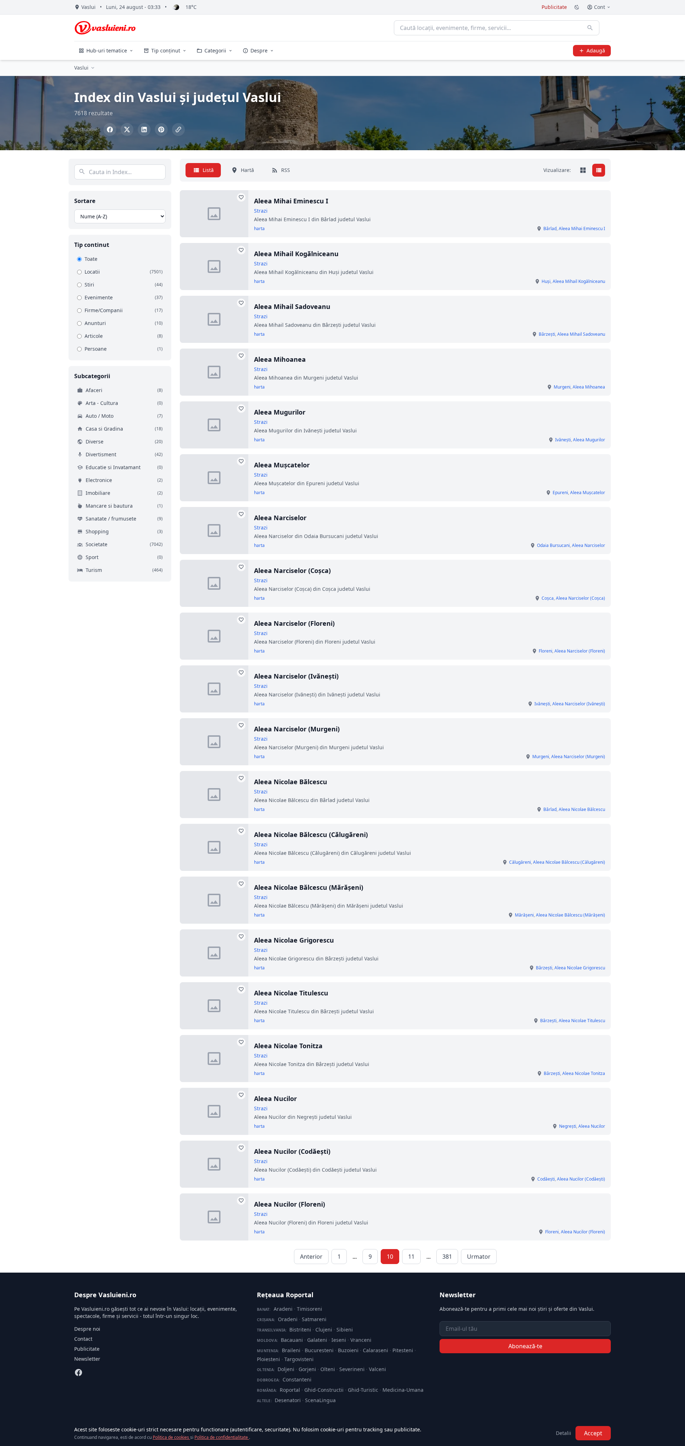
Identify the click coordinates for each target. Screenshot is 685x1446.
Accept (593, 1433)
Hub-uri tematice (106, 50)
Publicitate (554, 7)
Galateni (317, 1339)
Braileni (291, 1350)
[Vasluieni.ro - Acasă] (105, 28)
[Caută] (590, 27)
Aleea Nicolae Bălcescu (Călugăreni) (311, 834)
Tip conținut (165, 50)
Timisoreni (309, 1308)
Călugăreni (520, 862)
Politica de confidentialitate (221, 1437)
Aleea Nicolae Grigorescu (294, 940)
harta (259, 229)
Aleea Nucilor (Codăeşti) (292, 1151)
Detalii (563, 1433)
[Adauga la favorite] (241, 197)
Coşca (548, 598)
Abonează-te (525, 1346)
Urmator (479, 1256)
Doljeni (286, 1369)
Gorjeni (307, 1369)
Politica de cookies (171, 1437)
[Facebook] (78, 1372)
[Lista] (598, 170)
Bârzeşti (547, 334)
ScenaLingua (320, 1400)
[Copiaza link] (178, 129)
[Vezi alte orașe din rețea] (92, 68)
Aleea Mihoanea (280, 359)
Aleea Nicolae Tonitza (288, 1045)
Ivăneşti (563, 440)
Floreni (545, 651)
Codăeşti (546, 1179)
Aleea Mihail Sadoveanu (292, 306)
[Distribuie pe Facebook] (109, 129)
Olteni (327, 1369)
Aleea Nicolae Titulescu (291, 993)
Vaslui (81, 67)
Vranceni (360, 1339)
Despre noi (87, 1328)
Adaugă (596, 50)
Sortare (84, 201)
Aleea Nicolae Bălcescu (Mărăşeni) (308, 887)
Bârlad (550, 228)
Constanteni (297, 1379)
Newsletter (87, 1358)
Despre (259, 50)
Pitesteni (402, 1350)
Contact (83, 1338)
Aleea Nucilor (275, 1098)
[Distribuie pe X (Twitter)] (127, 129)
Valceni (377, 1369)
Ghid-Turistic (363, 1389)
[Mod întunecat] (577, 7)
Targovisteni (299, 1359)
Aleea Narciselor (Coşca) (292, 570)
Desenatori (288, 1400)
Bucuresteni (319, 1350)
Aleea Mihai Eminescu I (291, 201)
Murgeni (562, 387)
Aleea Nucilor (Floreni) (289, 1204)
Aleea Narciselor (280, 517)
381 (447, 1256)
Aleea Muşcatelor (282, 465)
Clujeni (323, 1329)
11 (411, 1256)
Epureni (560, 492)
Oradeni (288, 1319)
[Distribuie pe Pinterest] (161, 129)
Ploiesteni (268, 1359)
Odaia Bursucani (553, 545)
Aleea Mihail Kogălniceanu (296, 253)
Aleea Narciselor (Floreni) (294, 623)
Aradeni (283, 1308)
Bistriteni (300, 1329)
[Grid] (583, 170)
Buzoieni (348, 1350)
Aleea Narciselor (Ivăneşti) (296, 676)
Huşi (546, 281)
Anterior (311, 1256)
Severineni (352, 1369)
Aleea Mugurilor (279, 412)
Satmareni (314, 1319)
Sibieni (344, 1329)
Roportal (290, 1389)
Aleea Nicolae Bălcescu (290, 781)
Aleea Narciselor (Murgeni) (297, 729)
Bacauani (292, 1339)
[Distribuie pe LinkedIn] (144, 129)
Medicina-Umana (402, 1389)
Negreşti (567, 1126)
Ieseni (338, 1339)
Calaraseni (375, 1350)
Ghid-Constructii (324, 1389)
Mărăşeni (524, 915)
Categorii (215, 50)
